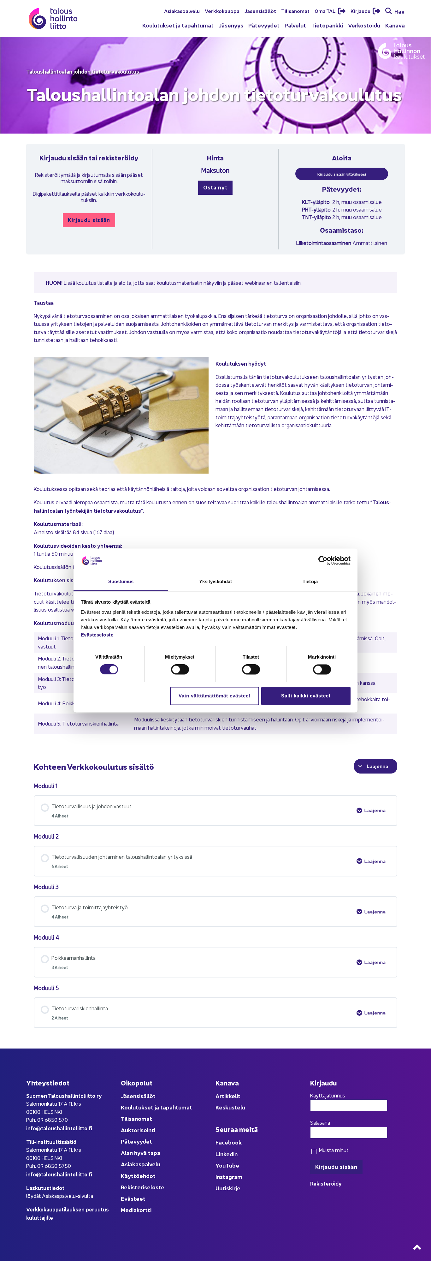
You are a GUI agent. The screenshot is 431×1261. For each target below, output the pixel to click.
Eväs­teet (133, 1198)
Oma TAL (326, 10)
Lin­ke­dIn (227, 1154)
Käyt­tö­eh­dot (138, 1176)
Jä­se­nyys (231, 25)
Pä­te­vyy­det (264, 25)
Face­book (229, 1142)
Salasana (320, 1122)
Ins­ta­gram (229, 1176)
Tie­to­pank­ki (327, 25)
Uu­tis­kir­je (228, 1188)
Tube (232, 1165)
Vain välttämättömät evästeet (215, 695)
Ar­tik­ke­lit (228, 1096)
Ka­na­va (395, 25)
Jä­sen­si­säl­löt (260, 10)
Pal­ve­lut (295, 25)
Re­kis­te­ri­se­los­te (142, 1187)
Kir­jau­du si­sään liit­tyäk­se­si (341, 173)
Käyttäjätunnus (327, 1095)
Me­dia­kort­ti (136, 1210)
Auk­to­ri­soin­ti (138, 1130)
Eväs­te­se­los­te (97, 634)
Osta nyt (215, 187)
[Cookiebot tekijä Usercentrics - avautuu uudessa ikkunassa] (323, 560)
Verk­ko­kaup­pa (222, 10)
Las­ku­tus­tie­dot (45, 1187)
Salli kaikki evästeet (306, 695)
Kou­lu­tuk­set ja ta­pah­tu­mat (178, 25)
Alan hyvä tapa (140, 1152)
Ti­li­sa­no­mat (295, 10)
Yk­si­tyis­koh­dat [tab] (215, 581)
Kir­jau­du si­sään (89, 219)
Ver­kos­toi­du (364, 25)
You (221, 1165)
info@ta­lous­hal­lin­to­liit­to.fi (59, 1128)
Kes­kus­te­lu (230, 1107)
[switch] (180, 670)
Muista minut (333, 1149)
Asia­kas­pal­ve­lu (182, 10)
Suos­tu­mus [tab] (121, 581)
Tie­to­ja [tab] (310, 581)
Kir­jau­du (361, 10)
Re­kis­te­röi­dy (326, 1183)
